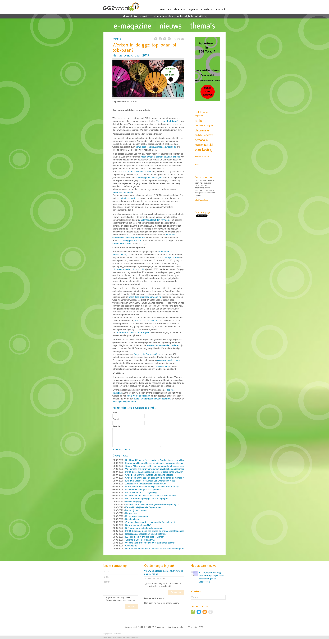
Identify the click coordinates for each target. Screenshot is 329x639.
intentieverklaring (129, 198)
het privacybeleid (163, 586)
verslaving (203, 149)
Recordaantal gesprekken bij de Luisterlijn (145, 534)
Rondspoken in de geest (136, 516)
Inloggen (105, 637)
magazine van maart (122, 192)
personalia (201, 140)
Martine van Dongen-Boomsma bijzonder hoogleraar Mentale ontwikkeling (160, 463)
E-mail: (115, 419)
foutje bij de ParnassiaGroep (147, 354)
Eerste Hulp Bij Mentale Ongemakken (143, 507)
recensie (199, 144)
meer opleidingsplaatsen (124, 401)
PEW (201, 627)
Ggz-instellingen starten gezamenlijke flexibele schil (150, 522)
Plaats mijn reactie (121, 449)
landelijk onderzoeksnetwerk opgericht (152, 399)
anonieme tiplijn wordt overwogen (133, 332)
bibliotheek (199, 125)
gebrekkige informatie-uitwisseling (145, 297)
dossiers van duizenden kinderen (163, 345)
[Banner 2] (207, 69)
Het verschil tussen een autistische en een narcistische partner (155, 548)
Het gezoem (131, 513)
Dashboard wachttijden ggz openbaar (143, 489)
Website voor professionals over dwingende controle (150, 543)
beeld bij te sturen (170, 257)
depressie (202, 130)
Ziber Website (112, 637)
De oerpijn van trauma (136, 510)
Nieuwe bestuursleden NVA (138, 525)
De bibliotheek (132, 519)
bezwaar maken (163, 366)
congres (208, 125)
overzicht (116, 39)
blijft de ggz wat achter (130, 240)
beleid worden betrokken (138, 396)
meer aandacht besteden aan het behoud (160, 157)
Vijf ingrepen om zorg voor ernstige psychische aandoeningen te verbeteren (161, 469)
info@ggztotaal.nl (202, 200)
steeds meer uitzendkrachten (137, 171)
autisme (200, 120)
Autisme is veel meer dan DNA (140, 540)
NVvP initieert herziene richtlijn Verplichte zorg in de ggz (152, 486)
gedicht (198, 135)
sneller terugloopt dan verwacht (154, 220)
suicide (209, 144)
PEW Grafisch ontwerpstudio (130, 637)
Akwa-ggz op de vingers (168, 360)
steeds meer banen (121, 243)
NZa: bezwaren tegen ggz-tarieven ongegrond (147, 498)
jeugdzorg (208, 135)
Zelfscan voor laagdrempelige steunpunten (145, 484)
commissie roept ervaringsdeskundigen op (156, 147)
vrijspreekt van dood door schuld (128, 269)
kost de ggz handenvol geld (149, 177)
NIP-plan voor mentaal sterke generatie (144, 528)
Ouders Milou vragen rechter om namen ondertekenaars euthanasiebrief (159, 466)
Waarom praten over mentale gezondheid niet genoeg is (152, 504)
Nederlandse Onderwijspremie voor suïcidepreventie (150, 495)
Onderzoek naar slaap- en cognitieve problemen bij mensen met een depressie (163, 478)
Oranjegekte (131, 546)
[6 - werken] (148, 78)
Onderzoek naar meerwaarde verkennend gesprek (149, 475)
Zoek (197, 165)
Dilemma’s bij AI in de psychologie (141, 492)
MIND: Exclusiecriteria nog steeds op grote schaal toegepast (154, 531)
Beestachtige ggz (133, 501)
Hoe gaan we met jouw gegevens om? (161, 603)
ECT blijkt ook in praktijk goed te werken (144, 537)
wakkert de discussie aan (147, 320)
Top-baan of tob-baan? (167, 121)
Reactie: (116, 426)
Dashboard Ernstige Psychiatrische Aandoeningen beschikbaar (155, 460)
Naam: (115, 412)
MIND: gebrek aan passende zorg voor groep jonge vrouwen (154, 472)
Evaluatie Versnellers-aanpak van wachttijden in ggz (150, 481)
